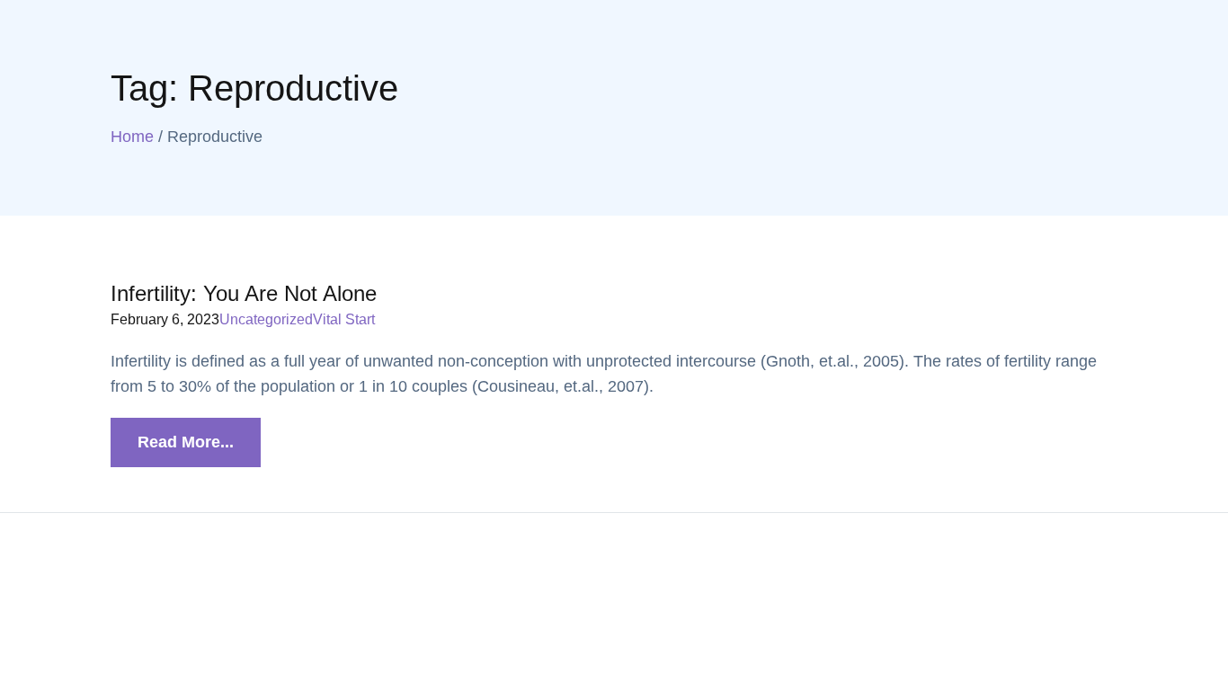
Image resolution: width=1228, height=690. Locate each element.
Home (132, 137)
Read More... (186, 442)
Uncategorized (266, 319)
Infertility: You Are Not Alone (244, 293)
